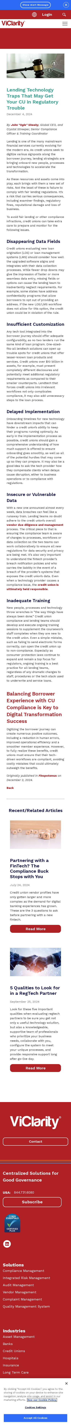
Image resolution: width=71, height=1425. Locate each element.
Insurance (11, 1365)
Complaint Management (22, 1299)
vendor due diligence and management (35, 525)
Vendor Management (19, 1292)
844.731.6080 (24, 1192)
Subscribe (32, 1202)
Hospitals (10, 1358)
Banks (8, 1344)
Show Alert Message (35, 5)
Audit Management (18, 1285)
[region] (35, 1401)
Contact (35, 1141)
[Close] (66, 1383)
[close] (66, 5)
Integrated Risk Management (26, 1278)
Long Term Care (16, 1372)
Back (10, 788)
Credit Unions (14, 1351)
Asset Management (19, 1337)
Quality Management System (26, 1306)
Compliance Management (23, 1271)
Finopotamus (48, 775)
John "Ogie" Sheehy (24, 125)
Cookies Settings (35, 1407)
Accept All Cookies (35, 1418)
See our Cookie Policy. (42, 1400)
